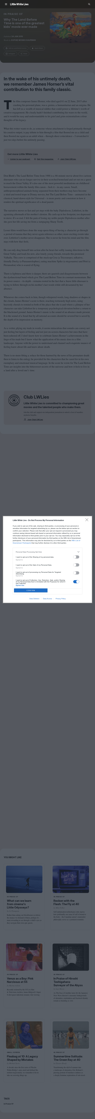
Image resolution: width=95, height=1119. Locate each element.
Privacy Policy (61, 599)
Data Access (47, 599)
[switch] (76, 557)
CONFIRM (31, 590)
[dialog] (47, 559)
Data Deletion (34, 599)
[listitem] (47, 552)
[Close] (87, 520)
